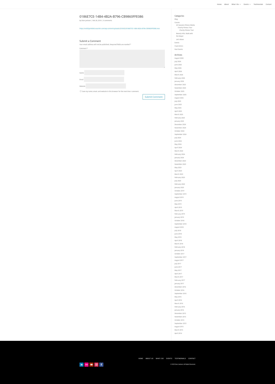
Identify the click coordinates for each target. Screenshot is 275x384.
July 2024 (178, 138)
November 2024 (180, 128)
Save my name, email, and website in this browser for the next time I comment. (110, 91)
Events (246, 4)
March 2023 (179, 174)
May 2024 (178, 144)
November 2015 (180, 317)
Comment (83, 48)
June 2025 (178, 104)
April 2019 (178, 207)
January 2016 (179, 310)
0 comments (107, 20)
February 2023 (180, 177)
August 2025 (179, 98)
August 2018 (179, 227)
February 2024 (180, 154)
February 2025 (180, 118)
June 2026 (178, 65)
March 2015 (179, 330)
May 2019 (178, 204)
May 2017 (178, 270)
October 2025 (179, 91)
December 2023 (180, 161)
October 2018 (179, 221)
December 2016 (180, 287)
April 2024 (178, 148)
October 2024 (179, 131)
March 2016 (179, 303)
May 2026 (178, 68)
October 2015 (179, 320)
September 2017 (180, 257)
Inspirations (179, 46)
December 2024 (180, 124)
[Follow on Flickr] (86, 365)
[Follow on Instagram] (96, 365)
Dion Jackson (86, 20)
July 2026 (178, 61)
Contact (269, 4)
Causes (177, 22)
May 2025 (178, 108)
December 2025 (180, 85)
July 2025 (178, 101)
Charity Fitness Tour (185, 27)
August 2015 (179, 327)
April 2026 (178, 71)
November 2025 (180, 88)
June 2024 (178, 141)
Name (81, 73)
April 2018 (178, 240)
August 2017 (179, 260)
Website (82, 86)
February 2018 (180, 247)
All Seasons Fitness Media (185, 25)
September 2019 (180, 194)
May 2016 (178, 297)
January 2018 (179, 250)
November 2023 (180, 164)
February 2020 (180, 184)
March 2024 (179, 151)
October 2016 (179, 290)
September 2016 (180, 293)
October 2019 (179, 191)
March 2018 (179, 244)
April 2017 (178, 274)
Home (219, 4)
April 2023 (178, 171)
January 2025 (179, 121)
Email (81, 79)
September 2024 (180, 134)
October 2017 (179, 254)
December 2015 (180, 313)
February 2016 (180, 307)
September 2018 (180, 224)
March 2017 (179, 277)
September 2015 (180, 323)
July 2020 (178, 181)
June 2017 (178, 267)
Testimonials (258, 4)
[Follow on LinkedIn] (81, 365)
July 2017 (178, 264)
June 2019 (178, 201)
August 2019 (179, 197)
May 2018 (178, 237)
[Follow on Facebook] (101, 365)
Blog (176, 19)
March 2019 (179, 210)
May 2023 (178, 167)
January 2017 (179, 283)
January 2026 (179, 81)
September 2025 (180, 95)
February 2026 (180, 78)
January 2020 (179, 187)
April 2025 (178, 111)
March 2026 (179, 75)
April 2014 (178, 333)
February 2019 (180, 214)
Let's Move (180, 39)
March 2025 (179, 114)
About (226, 4)
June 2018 (178, 234)
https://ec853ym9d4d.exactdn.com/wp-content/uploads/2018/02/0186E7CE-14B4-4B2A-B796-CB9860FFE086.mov (119, 28)
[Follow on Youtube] (91, 365)
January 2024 (179, 158)
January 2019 (179, 217)
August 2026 (179, 58)
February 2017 (180, 280)
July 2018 (178, 230)
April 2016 (178, 300)
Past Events (179, 49)
